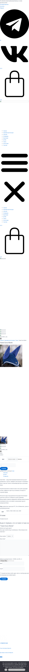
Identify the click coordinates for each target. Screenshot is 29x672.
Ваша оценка (3, 536)
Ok (6, 669)
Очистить (20, 459)
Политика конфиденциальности (17, 669)
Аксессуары (5, 143)
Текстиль (5, 145)
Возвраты (11, 652)
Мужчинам (5, 138)
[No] (27, 666)
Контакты (2, 6)
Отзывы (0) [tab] (5, 476)
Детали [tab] (5, 474)
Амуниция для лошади (8, 132)
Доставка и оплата (4, 652)
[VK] (0, 657)
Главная (5, 131)
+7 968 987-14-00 (4, 643)
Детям (4, 139)
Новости (9, 648)
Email (1, 568)
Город (4, 141)
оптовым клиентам (4, 4)
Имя (1, 563)
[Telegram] (1, 657)
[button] (14, 177)
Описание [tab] (5, 472)
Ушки (17, 340)
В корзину (4, 468)
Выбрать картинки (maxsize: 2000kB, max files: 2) (11, 559)
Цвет (3, 459)
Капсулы (5, 134)
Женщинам (5, 136)
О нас (1, 648)
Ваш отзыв (3, 539)
